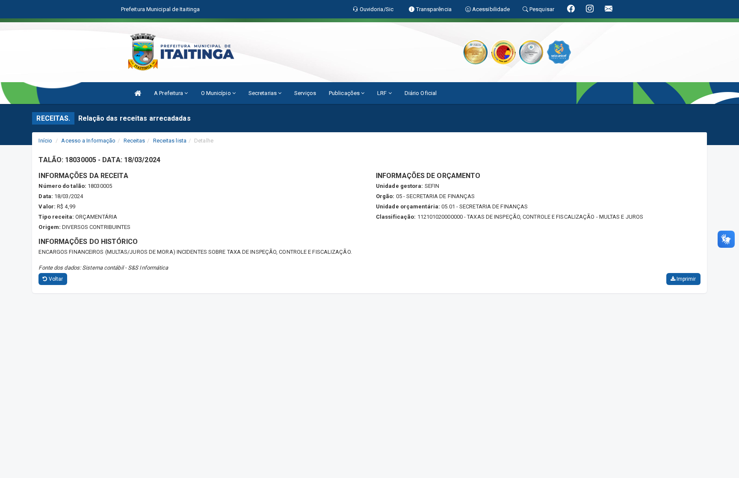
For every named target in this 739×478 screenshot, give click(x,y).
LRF (382, 93)
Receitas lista (169, 140)
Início (45, 140)
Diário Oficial (421, 93)
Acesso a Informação (88, 140)
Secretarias (263, 93)
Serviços (305, 93)
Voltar (55, 279)
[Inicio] (137, 93)
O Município (216, 93)
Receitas (134, 140)
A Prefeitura (169, 93)
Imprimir (685, 279)
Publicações (345, 93)
